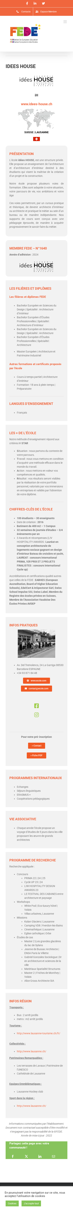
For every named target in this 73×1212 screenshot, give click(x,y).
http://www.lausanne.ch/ (31, 1051)
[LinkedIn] (39, 1156)
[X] (26, 1156)
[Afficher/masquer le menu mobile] (65, 22)
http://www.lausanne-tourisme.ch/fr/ (38, 1033)
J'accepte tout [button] (31, 1203)
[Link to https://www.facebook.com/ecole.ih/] (36, 705)
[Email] (53, 1156)
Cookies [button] (12, 1203)
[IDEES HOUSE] (36, 630)
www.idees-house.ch (36, 104)
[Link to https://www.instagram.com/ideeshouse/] (36, 715)
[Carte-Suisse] (36, 109)
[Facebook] (12, 1156)
